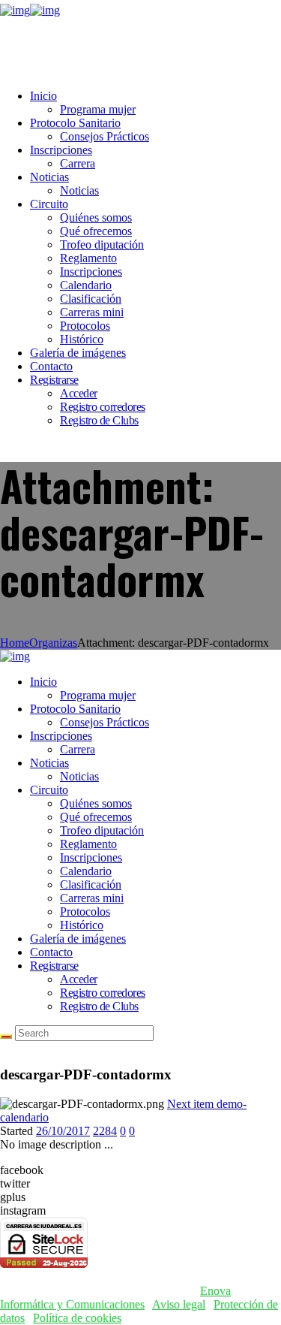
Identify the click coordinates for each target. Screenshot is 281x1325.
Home (14, 642)
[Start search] (6, 1036)
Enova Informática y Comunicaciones (115, 1297)
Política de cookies (77, 1317)
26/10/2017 (63, 1130)
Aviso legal (178, 1304)
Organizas (53, 642)
